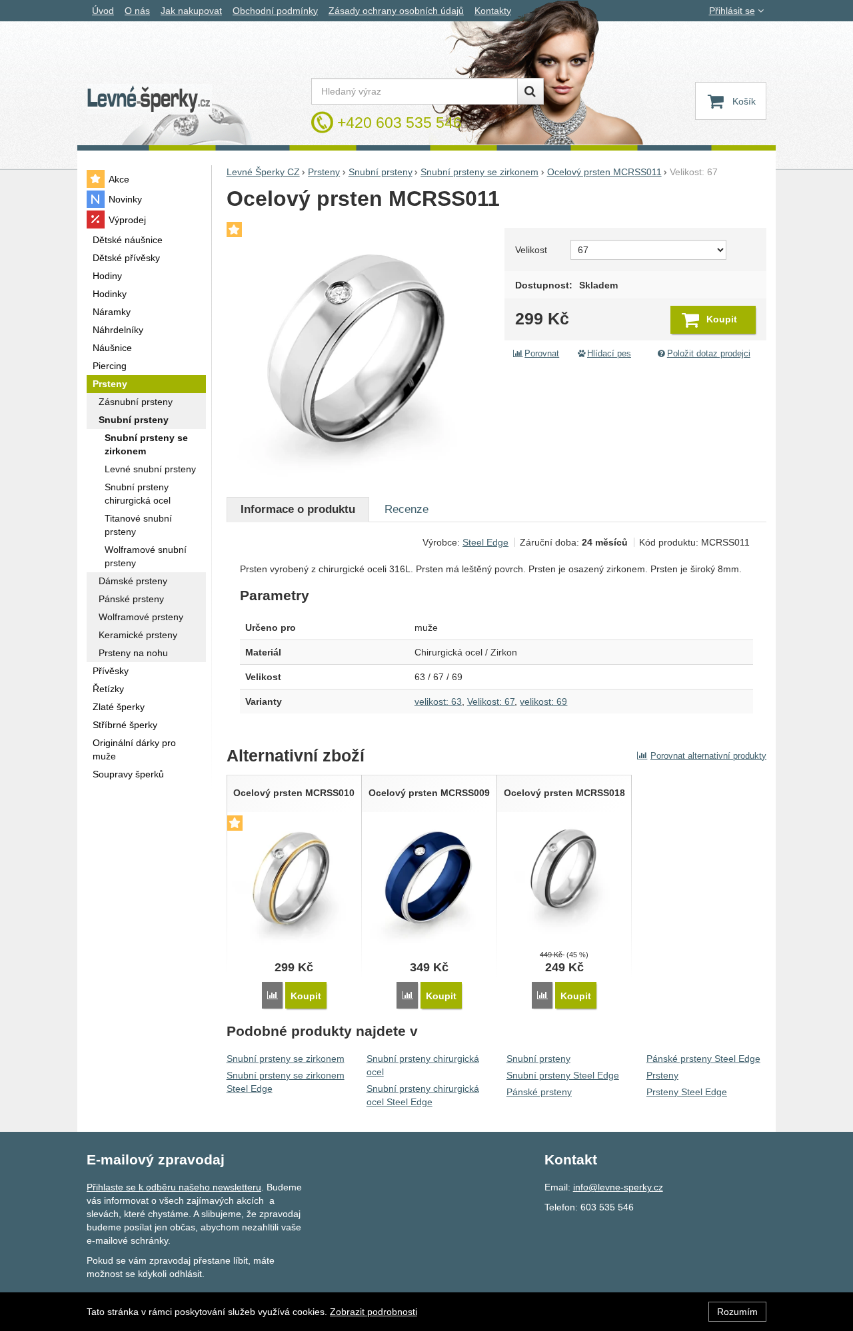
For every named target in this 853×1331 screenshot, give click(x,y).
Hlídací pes (609, 353)
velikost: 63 (438, 701)
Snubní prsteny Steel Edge (562, 1075)
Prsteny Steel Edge (686, 1092)
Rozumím (737, 1311)
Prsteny (662, 1075)
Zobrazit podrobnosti (373, 1311)
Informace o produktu (298, 509)
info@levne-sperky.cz (618, 1187)
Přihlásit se (732, 10)
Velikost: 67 (491, 701)
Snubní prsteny (538, 1058)
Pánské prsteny (539, 1092)
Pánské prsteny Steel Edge (703, 1058)
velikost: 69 (543, 701)
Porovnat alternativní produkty (708, 756)
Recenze (406, 509)
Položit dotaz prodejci (708, 353)
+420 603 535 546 (399, 122)
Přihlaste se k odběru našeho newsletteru (174, 1187)
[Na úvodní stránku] (149, 99)
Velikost (531, 249)
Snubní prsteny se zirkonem (286, 1058)
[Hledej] (530, 91)
